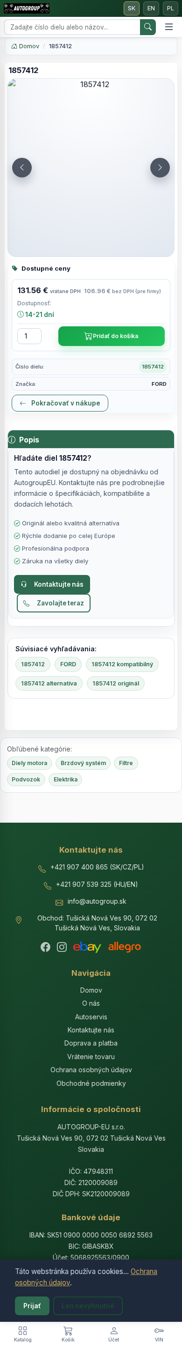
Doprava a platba (91, 1043)
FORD (68, 664)
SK (131, 8)
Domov (28, 46)
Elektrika (65, 779)
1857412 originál (115, 683)
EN (151, 8)
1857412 (33, 664)
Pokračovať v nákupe (65, 403)
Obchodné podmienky (91, 1083)
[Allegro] (124, 947)
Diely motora (29, 762)
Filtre (126, 762)
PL (170, 8)
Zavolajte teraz (60, 603)
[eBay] (87, 947)
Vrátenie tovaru (91, 1057)
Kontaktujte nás (59, 584)
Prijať (32, 1306)
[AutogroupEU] (26, 8)
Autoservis (91, 1017)
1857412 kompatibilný (122, 664)
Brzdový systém (83, 762)
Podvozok (26, 779)
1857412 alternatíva (49, 683)
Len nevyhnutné (88, 1306)
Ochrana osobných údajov (91, 1070)
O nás (91, 1003)
